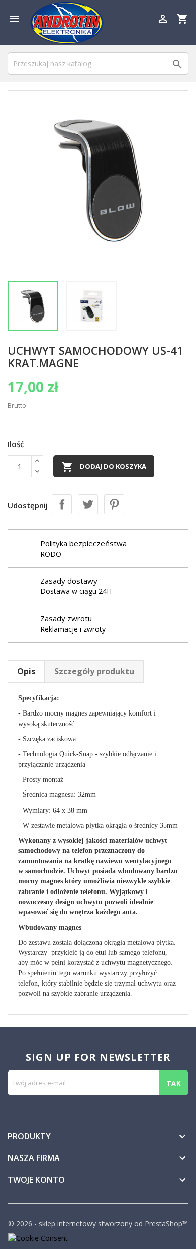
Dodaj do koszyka (103, 467)
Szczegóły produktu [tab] (94, 671)
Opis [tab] (26, 671)
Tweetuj (88, 504)
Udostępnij (62, 504)
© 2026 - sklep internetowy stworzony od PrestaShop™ (98, 1223)
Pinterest (114, 504)
